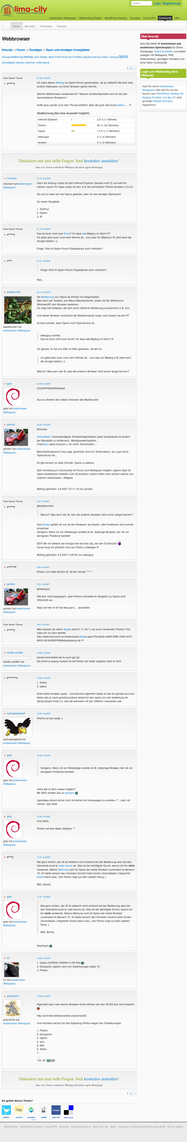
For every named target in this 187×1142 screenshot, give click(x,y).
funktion (78, 57)
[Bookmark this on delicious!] (70, 1118)
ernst (65, 57)
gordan (11, 424)
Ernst (67, 233)
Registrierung (171, 3)
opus (123, 56)
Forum (16, 26)
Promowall (46, 26)
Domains (135, 18)
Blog (113, 1126)
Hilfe (177, 18)
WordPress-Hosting (116, 18)
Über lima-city (100, 1126)
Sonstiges (35, 50)
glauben (87, 57)
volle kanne (42, 62)
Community (165, 18)
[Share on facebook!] (57, 1118)
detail (51, 57)
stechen (20, 62)
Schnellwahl (44, 436)
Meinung (63, 869)
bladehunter (14, 292)
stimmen (31, 62)
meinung (113, 57)
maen (105, 57)
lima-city (7, 50)
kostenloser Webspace (63, 18)
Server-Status (175, 1126)
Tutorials (61, 26)
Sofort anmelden (163, 51)
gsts (9, 383)
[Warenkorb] (182, 16)
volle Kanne (65, 865)
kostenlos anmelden (101, 160)
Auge (67, 629)
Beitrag (60, 82)
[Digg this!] (20, 1118)
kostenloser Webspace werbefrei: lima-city (37, 10)
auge (7, 57)
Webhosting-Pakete (90, 18)
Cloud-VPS (149, 18)
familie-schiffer (15, 652)
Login (157, 3)
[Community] (8, 24)
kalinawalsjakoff (16, 713)
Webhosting (11, 1126)
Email (40, 877)
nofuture (12, 178)
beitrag (28, 57)
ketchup (96, 57)
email (58, 57)
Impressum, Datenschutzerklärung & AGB (141, 1126)
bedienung (17, 57)
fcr (8, 958)
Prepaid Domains (163, 101)
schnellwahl (8, 62)
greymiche (13, 996)
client (36, 57)
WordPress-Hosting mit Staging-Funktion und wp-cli (162, 95)
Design (46, 524)
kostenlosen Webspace (16, 330)
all (3, 57)
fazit (70, 57)
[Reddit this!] (45, 1118)
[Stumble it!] (33, 1118)
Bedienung (47, 297)
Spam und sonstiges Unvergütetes (67, 50)
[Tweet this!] (8, 1118)
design (44, 57)
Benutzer (30, 26)
